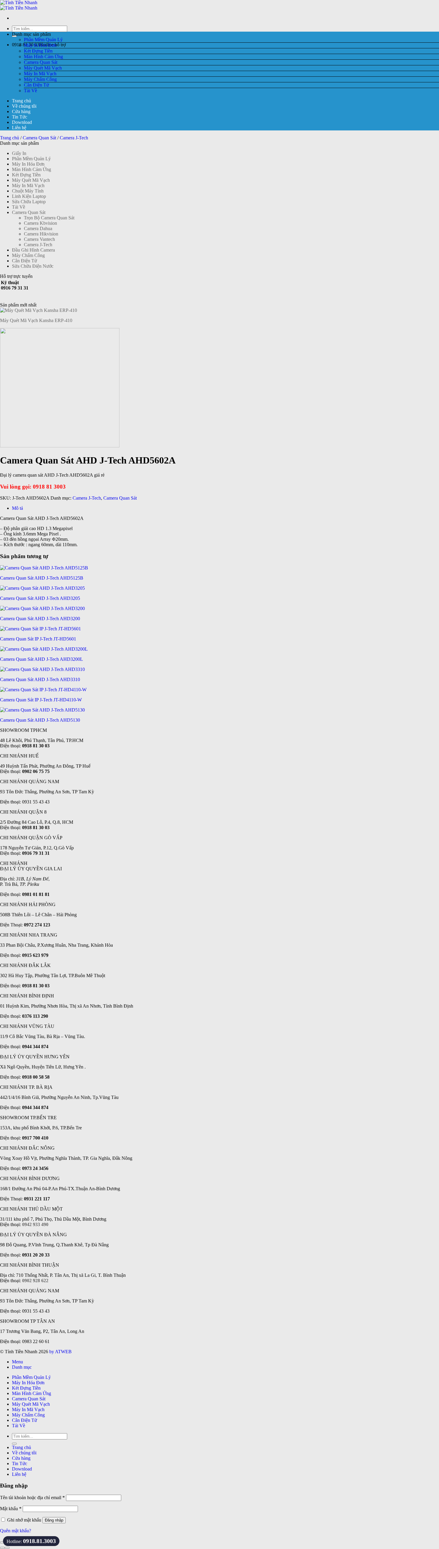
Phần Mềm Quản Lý (43, 39)
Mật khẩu (11, 1508)
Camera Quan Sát (40, 62)
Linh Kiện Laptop (29, 196)
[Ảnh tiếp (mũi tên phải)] (7, 1548)
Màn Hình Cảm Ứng (43, 56)
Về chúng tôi (24, 106)
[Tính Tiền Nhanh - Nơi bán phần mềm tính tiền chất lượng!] (18, 5)
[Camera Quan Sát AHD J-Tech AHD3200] (42, 608)
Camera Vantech (39, 239)
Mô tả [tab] (17, 508)
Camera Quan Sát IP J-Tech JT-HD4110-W (41, 699)
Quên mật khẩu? (15, 1530)
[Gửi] (14, 1444)
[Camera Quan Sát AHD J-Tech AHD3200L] (44, 649)
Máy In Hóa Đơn (40, 45)
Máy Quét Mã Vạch (43, 67)
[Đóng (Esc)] (2, 1542)
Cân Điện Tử (36, 84)
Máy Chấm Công (40, 79)
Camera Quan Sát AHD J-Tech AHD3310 (40, 679)
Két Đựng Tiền (38, 50)
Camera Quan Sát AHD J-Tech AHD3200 (40, 618)
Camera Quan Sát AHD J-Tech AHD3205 (40, 598)
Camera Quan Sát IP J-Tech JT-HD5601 (38, 638)
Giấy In (19, 153)
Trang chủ (21, 100)
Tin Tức (19, 116)
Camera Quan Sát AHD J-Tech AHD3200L (41, 659)
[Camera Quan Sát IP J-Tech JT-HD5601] (40, 628)
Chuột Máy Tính (28, 190)
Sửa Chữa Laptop (29, 201)
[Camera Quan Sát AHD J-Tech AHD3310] (42, 669)
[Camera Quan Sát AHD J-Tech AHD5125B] (44, 567)
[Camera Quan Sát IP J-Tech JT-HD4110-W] (43, 689)
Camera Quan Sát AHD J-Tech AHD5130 (40, 720)
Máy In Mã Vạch (40, 73)
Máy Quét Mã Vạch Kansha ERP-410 (36, 320)
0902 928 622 (35, 1280)
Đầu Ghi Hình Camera (33, 249)
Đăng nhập (54, 1520)
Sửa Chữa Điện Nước (32, 266)
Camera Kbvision (40, 223)
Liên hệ (19, 127)
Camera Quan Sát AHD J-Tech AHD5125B (41, 578)
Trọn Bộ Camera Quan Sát (49, 217)
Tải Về (30, 90)
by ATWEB (60, 1351)
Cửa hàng (21, 111)
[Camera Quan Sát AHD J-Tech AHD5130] (42, 709)
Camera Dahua (38, 228)
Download (22, 122)
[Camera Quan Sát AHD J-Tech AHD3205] (42, 588)
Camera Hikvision (41, 233)
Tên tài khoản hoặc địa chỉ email (32, 1497)
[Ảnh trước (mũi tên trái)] (2, 1548)
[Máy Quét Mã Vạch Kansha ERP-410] (38, 310)
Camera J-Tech (74, 137)
